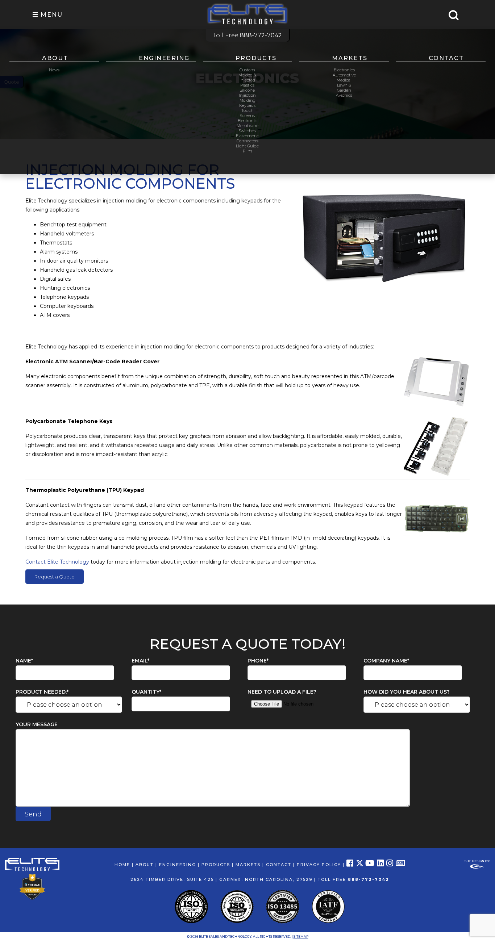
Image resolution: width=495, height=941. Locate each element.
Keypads (247, 105)
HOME (122, 864)
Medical (344, 80)
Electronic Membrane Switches (247, 125)
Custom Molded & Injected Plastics (247, 77)
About (55, 58)
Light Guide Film (247, 148)
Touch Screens (247, 113)
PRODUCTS (215, 864)
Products (256, 58)
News (54, 69)
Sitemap (301, 936)
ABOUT (145, 864)
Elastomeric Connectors (247, 138)
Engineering (164, 58)
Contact (446, 58)
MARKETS (248, 864)
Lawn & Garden (344, 88)
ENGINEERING (177, 864)
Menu (50, 14)
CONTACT (278, 864)
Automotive (344, 75)
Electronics (344, 69)
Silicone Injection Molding (247, 95)
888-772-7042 (368, 879)
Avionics (344, 95)
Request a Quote (54, 577)
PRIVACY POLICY (319, 864)
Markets (349, 58)
